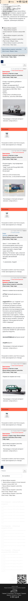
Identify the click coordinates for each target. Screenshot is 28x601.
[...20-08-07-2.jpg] (14, 188)
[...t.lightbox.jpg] (14, 388)
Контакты (14, 595)
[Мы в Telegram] (20, 2)
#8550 (24, 150)
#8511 (24, 431)
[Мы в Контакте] (18, 2)
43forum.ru (13, 576)
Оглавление (10, 593)
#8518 (24, 230)
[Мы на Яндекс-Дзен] (14, 597)
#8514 (24, 277)
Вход (12, 1)
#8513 (24, 364)
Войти (11, 143)
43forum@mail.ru (12, 580)
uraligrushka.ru (13, 121)
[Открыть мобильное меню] (0, 1)
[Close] (25, 49)
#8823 (24, 68)
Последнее (17, 593)
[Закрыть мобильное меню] (0, 3)
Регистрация (20, 143)
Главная (4, 593)
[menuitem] (5, 4)
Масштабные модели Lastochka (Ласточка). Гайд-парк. (14, 437)
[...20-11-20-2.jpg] (14, 108)
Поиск (19, 595)
